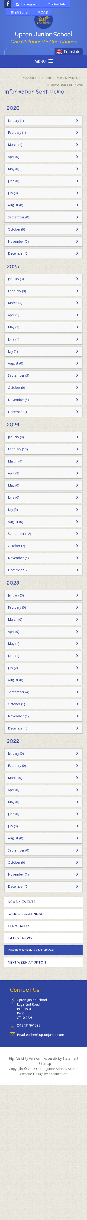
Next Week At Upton (27, 962)
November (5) (18, 399)
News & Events (67, 78)
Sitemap (45, 1063)
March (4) (15, 303)
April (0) (13, 156)
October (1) (16, 704)
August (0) (15, 205)
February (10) (18, 449)
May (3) (13, 327)
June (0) (13, 181)
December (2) (18, 570)
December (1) (18, 412)
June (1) (13, 339)
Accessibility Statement (61, 1058)
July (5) (13, 509)
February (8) (17, 291)
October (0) (16, 229)
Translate (71, 51)
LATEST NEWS (20, 938)
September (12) (19, 533)
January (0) (16, 437)
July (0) (13, 193)
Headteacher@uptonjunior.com (40, 1034)
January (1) (16, 120)
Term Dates (19, 926)
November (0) (18, 241)
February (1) (17, 132)
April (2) (13, 473)
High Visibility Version (24, 1058)
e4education (58, 1074)
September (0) (18, 217)
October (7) (16, 545)
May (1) (13, 643)
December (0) (18, 253)
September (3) (18, 375)
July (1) (13, 351)
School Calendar (26, 913)
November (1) (18, 716)
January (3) (16, 279)
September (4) (18, 692)
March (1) (15, 144)
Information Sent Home (64, 84)
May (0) (13, 169)
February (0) (17, 607)
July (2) (13, 668)
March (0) (15, 619)
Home (47, 78)
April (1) (13, 315)
